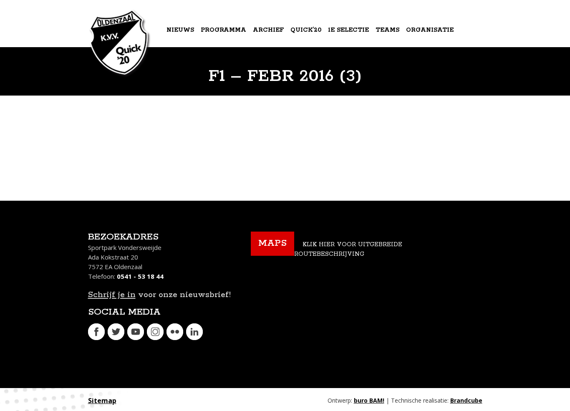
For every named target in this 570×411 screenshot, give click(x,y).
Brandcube (466, 400)
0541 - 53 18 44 (140, 276)
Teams (387, 30)
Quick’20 (305, 30)
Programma (223, 30)
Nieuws (180, 30)
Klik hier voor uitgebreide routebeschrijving (348, 249)
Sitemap (102, 400)
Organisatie (430, 30)
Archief (268, 30)
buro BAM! (369, 400)
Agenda (181, 64)
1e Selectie (348, 30)
